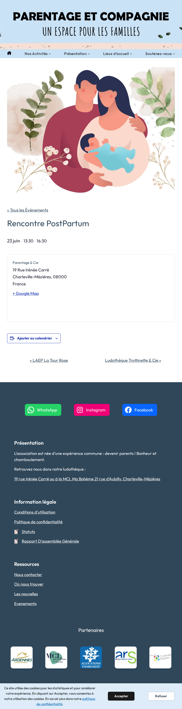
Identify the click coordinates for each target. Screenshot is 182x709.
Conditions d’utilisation (34, 512)
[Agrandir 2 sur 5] (61, 652)
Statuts (28, 531)
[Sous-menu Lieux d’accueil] (131, 54)
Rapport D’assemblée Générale (50, 541)
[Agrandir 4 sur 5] (131, 652)
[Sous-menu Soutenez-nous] (174, 54)
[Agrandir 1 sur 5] (27, 652)
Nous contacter (28, 574)
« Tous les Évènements (27, 210)
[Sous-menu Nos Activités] (50, 54)
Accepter (121, 696)
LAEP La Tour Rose (49, 360)
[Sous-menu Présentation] (89, 54)
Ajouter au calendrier (34, 338)
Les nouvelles (26, 593)
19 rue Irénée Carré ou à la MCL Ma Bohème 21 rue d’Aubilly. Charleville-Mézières (87, 478)
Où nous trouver (29, 584)
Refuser (161, 696)
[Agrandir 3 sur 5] (96, 652)
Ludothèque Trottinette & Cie (133, 360)
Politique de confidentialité (38, 521)
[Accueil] (9, 53)
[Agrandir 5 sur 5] (165, 652)
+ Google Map (26, 293)
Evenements (25, 603)
